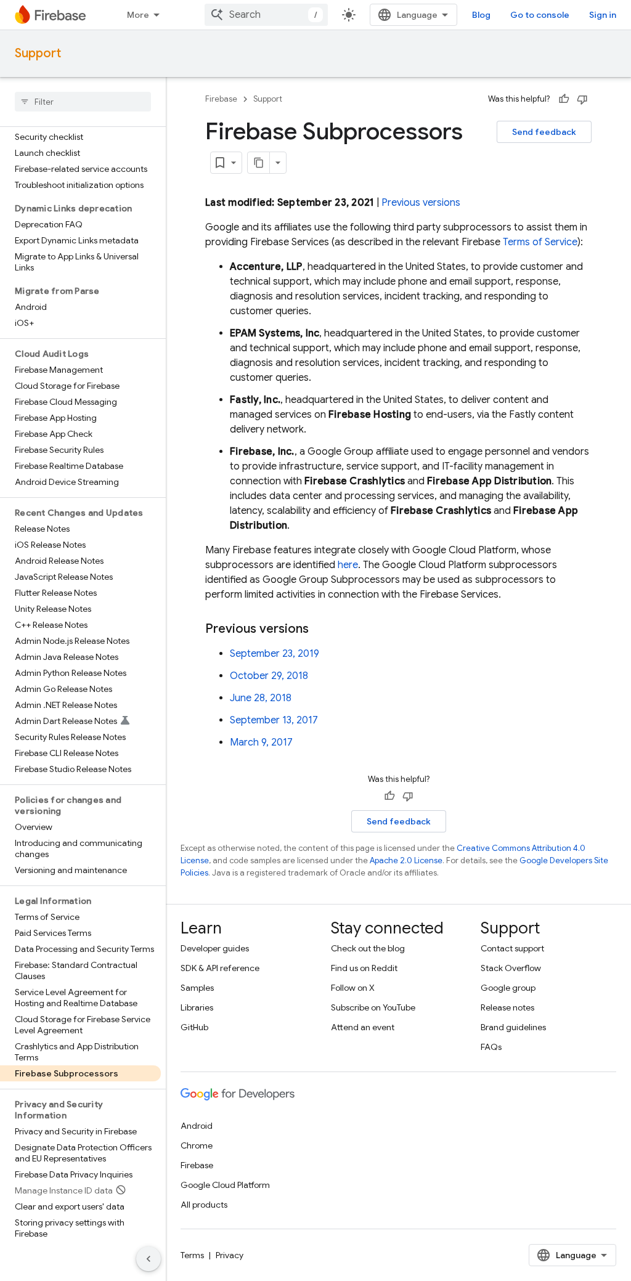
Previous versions (420, 203)
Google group (508, 987)
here (348, 565)
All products (204, 1204)
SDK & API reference (220, 968)
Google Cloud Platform (225, 1184)
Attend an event (362, 1027)
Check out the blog (368, 948)
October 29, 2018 (269, 676)
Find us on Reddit (364, 968)
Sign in (602, 14)
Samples (197, 987)
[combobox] (266, 15)
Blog (481, 14)
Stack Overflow (511, 968)
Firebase (221, 99)
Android (197, 1125)
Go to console (539, 14)
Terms (192, 1255)
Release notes (507, 1007)
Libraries (197, 1007)
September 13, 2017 (274, 720)
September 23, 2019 (274, 654)
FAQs (491, 1046)
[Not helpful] (582, 99)
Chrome (197, 1145)
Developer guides (215, 948)
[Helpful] (564, 99)
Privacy (229, 1255)
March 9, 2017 (261, 742)
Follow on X (353, 987)
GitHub (194, 1027)
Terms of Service (540, 242)
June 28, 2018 (260, 698)
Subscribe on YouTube (373, 1007)
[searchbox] (83, 102)
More (138, 14)
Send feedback (544, 131)
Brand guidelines (513, 1027)
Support (38, 53)
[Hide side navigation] (148, 1258)
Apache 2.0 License (406, 860)
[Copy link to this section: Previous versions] (321, 629)
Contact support (512, 948)
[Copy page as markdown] (259, 162)
